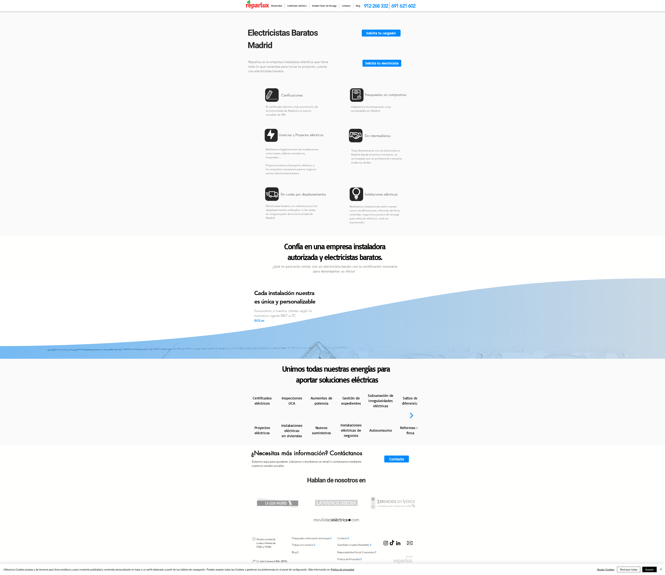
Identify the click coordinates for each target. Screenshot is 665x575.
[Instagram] (386, 543)
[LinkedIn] (398, 543)
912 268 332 (376, 6)
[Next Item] (411, 415)
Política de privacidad (342, 569)
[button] (381, 63)
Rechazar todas (628, 569)
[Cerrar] (661, 569)
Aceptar (649, 569)
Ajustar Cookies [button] (605, 569)
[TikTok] (392, 543)
